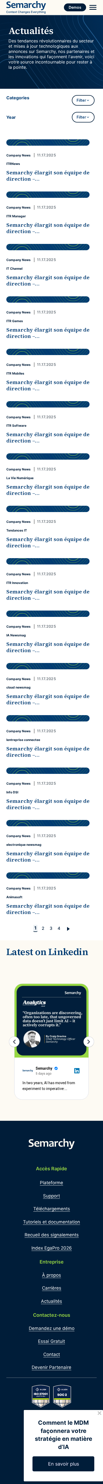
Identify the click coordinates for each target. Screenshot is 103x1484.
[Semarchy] (26, 7)
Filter (81, 100)
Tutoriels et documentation (51, 1222)
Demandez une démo (51, 1328)
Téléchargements (51, 1208)
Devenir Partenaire (51, 1367)
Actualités (51, 1301)
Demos (75, 7)
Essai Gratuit (51, 1341)
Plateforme (51, 1182)
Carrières (51, 1288)
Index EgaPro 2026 (51, 1248)
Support (51, 1195)
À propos (51, 1275)
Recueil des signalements (52, 1234)
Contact (51, 1354)
